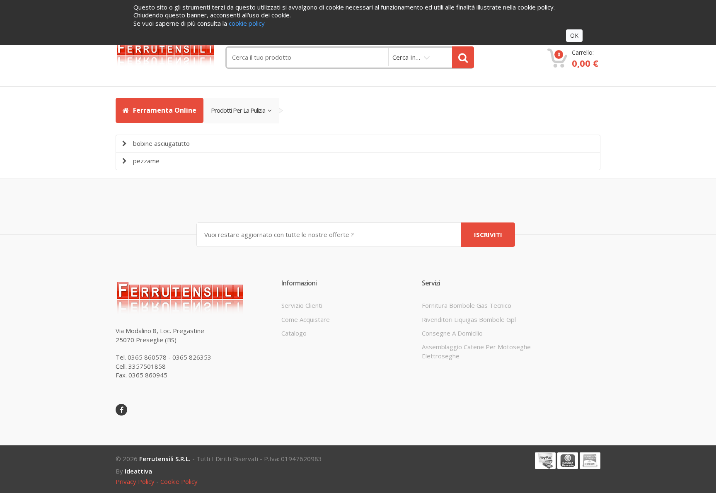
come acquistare (305, 319)
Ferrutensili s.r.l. (165, 458)
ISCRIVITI (488, 234)
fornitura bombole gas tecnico (466, 305)
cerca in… (406, 57)
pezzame (146, 161)
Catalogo (294, 333)
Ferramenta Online (163, 110)
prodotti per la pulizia (239, 110)
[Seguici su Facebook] (121, 410)
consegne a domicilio (452, 333)
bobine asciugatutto (161, 143)
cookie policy (179, 481)
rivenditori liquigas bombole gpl (469, 319)
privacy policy (135, 481)
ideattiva (138, 471)
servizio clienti (301, 305)
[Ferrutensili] (171, 52)
